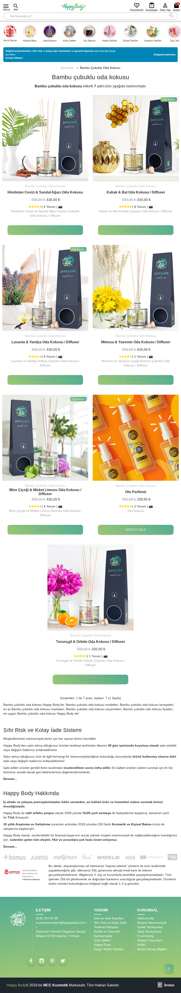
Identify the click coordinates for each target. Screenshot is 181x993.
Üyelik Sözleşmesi (149, 927)
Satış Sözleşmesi (149, 931)
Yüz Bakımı (89, 40)
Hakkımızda (145, 918)
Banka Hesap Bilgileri (152, 949)
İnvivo (169, 985)
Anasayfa (67, 67)
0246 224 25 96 (47, 918)
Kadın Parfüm (109, 40)
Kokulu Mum (29, 40)
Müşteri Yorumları (149, 940)
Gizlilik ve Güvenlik (107, 931)
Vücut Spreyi (10, 40)
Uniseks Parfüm (152, 40)
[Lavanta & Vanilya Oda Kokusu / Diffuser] (45, 288)
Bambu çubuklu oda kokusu (100, 67)
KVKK (141, 944)
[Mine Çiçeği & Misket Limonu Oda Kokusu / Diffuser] (45, 438)
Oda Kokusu (50, 40)
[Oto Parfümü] (136, 438)
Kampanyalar (103, 936)
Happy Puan (102, 944)
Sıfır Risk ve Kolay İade (110, 922)
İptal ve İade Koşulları (109, 918)
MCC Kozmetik (55, 985)
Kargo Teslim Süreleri (109, 949)
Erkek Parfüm (130, 40)
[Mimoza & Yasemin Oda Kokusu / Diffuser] (136, 288)
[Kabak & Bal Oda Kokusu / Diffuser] (136, 138)
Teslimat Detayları (106, 927)
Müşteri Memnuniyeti (151, 922)
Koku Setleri (69, 40)
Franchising (145, 936)
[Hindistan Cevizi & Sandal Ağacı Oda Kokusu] (45, 138)
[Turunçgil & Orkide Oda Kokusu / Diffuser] (90, 587)
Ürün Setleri (102, 940)
